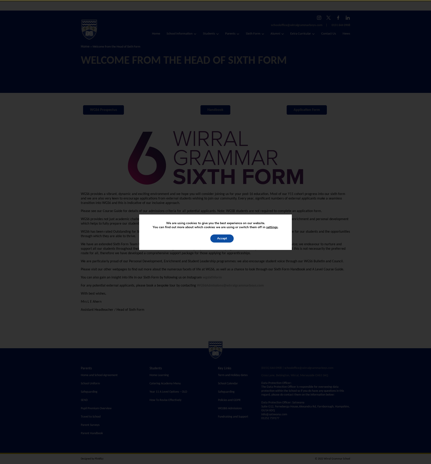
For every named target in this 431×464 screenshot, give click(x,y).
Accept (222, 238)
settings (272, 227)
